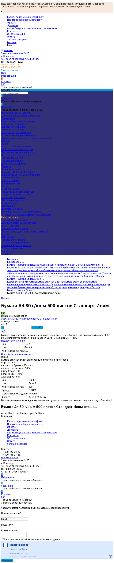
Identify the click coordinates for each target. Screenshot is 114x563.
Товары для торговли (13, 239)
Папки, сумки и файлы (13, 163)
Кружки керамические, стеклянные (21, 115)
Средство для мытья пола (16, 194)
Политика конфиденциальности (25, 19)
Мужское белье (10, 177)
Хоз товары (7, 251)
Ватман (96, 287)
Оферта (11, 22)
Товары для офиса (11, 160)
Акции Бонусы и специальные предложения (32, 28)
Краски (5, 141)
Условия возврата (17, 39)
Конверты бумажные (13, 126)
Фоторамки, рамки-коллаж (16, 132)
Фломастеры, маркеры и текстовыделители (26, 138)
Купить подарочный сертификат (25, 17)
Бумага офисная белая (76, 281)
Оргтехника (7, 237)
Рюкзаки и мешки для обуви (17, 149)
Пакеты (5, 234)
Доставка (12, 25)
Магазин (11, 42)
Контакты (13, 31)
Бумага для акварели (86, 284)
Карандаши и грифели (13, 124)
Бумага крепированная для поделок (72, 287)
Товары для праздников (14, 220)
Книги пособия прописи (14, 228)
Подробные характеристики (17, 354)
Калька (48, 287)
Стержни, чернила (11, 169)
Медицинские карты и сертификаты (21, 211)
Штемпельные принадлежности (19, 135)
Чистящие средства (12, 200)
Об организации (16, 34)
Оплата (11, 36)
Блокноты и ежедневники (16, 146)
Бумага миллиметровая (30, 287)
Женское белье (10, 180)
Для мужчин (8, 206)
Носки (4, 186)
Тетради (6, 166)
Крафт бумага (15, 281)
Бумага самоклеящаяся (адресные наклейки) (49, 284)
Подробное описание (13, 340)
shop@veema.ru (9, 457)
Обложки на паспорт (12, 129)
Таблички (6, 254)
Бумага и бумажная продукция (18, 121)
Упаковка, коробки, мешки (16, 245)
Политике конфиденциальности (72, 6)
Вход (4, 73)
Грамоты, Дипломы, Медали (17, 172)
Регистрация (8, 75)
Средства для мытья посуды (17, 191)
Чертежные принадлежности (17, 152)
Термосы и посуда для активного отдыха (24, 231)
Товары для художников (15, 242)
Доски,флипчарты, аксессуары (18, 222)
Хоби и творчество (12, 248)
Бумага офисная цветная (50, 281)
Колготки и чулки (10, 183)
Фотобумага (29, 281)
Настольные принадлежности (18, 155)
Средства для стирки (13, 197)
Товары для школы (12, 158)
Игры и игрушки (10, 225)
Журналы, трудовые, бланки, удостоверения (26, 214)
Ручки (4, 143)
